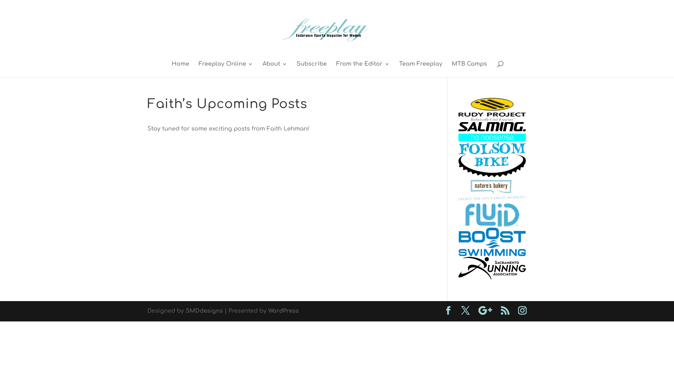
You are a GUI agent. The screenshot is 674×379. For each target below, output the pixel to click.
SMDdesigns (204, 311)
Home (180, 64)
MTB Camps (469, 64)
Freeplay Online (222, 64)
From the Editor (359, 64)
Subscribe (312, 64)
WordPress (283, 311)
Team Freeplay (420, 64)
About (271, 64)
